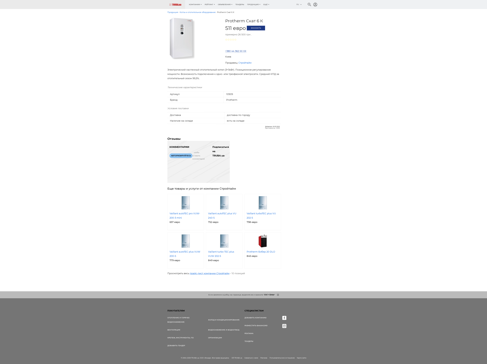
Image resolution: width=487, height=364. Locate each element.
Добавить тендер (176, 345)
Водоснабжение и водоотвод (223, 330)
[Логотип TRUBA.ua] (177, 4)
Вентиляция (173, 330)
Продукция (253, 4)
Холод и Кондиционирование (224, 320)
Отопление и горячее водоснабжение (178, 320)
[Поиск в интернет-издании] (309, 4)
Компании (194, 4)
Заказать (256, 28)
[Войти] (315, 4)
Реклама (249, 333)
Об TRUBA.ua (237, 358)
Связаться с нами (251, 358)
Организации (215, 338)
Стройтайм (244, 62)
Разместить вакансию (256, 325)
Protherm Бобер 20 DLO (261, 251)
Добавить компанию (255, 318)
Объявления (224, 4)
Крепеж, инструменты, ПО (180, 338)
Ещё (265, 4)
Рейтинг (209, 4)
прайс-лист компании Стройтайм (209, 273)
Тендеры (239, 4)
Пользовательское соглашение (282, 358)
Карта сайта (301, 358)
